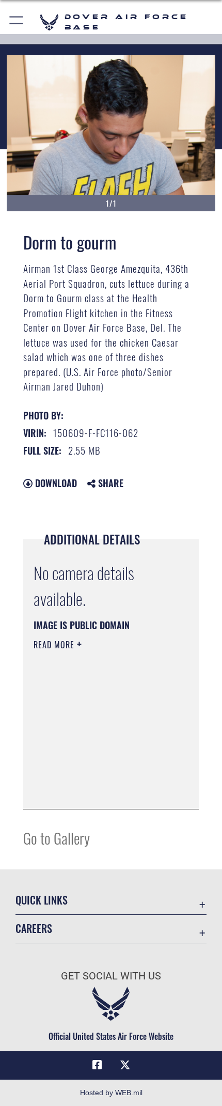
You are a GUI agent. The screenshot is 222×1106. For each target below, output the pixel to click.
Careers (33, 928)
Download (55, 483)
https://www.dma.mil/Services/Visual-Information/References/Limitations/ (96, 775)
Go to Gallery (56, 838)
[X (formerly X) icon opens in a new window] (125, 1065)
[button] (17, 22)
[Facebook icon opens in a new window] (97, 1065)
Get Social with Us (111, 976)
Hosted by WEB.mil (111, 1092)
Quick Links (41, 900)
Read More (55, 644)
